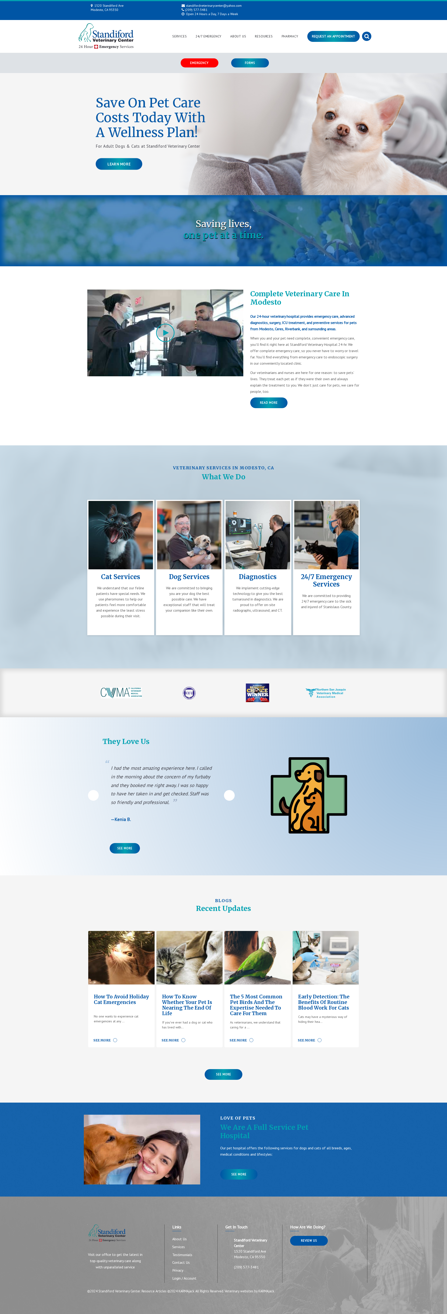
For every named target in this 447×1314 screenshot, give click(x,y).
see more (239, 1174)
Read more (269, 403)
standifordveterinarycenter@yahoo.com (214, 5)
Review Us (309, 1241)
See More (124, 848)
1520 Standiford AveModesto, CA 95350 (107, 7)
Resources (264, 36)
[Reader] (257, 692)
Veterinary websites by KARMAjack (249, 1291)
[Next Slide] (229, 795)
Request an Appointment (333, 36)
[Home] (106, 36)
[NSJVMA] (325, 692)
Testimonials (182, 1254)
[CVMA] (121, 692)
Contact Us (181, 1262)
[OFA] (189, 692)
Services (179, 36)
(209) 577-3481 (196, 10)
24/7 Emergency (208, 36)
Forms (250, 63)
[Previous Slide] (93, 795)
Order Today (119, 178)
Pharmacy (290, 36)
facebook (310, 6)
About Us (238, 36)
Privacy (177, 1270)
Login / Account (184, 1278)
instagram (319, 6)
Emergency (199, 63)
